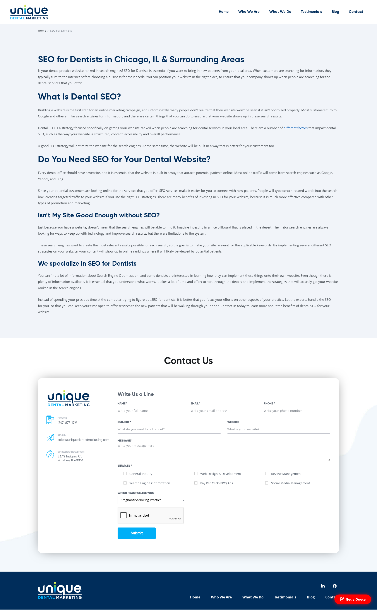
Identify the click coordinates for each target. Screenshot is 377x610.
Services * (125, 465)
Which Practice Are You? (136, 493)
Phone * (269, 403)
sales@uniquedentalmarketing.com (84, 440)
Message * (125, 440)
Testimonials (311, 12)
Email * (195, 403)
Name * (122, 403)
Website (233, 422)
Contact (356, 12)
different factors (296, 128)
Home (224, 12)
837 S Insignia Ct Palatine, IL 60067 (70, 458)
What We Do (280, 12)
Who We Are (249, 12)
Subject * (124, 422)
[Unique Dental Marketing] (29, 12)
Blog (335, 12)
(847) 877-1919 (67, 422)
